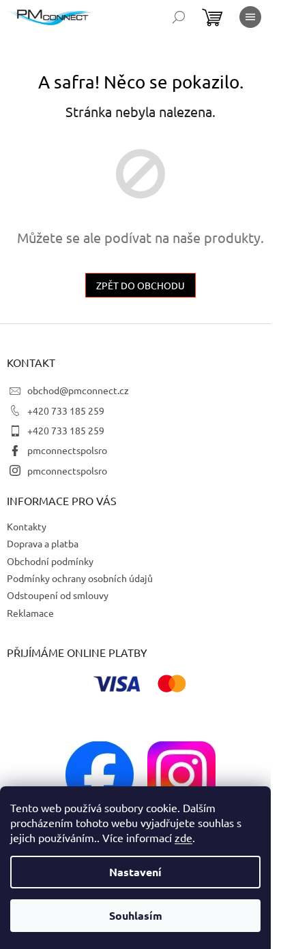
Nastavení (135, 872)
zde (183, 837)
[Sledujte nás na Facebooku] (99, 773)
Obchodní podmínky (50, 561)
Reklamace (30, 613)
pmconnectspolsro (67, 450)
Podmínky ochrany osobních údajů (80, 578)
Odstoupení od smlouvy (57, 595)
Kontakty (26, 526)
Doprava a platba (42, 543)
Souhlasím (135, 915)
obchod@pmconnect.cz (78, 390)
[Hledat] (178, 17)
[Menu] (250, 17)
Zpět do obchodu (140, 285)
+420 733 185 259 (65, 410)
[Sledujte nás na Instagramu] (181, 773)
